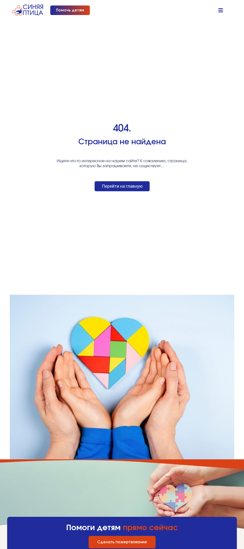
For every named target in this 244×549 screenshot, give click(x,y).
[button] (221, 10)
